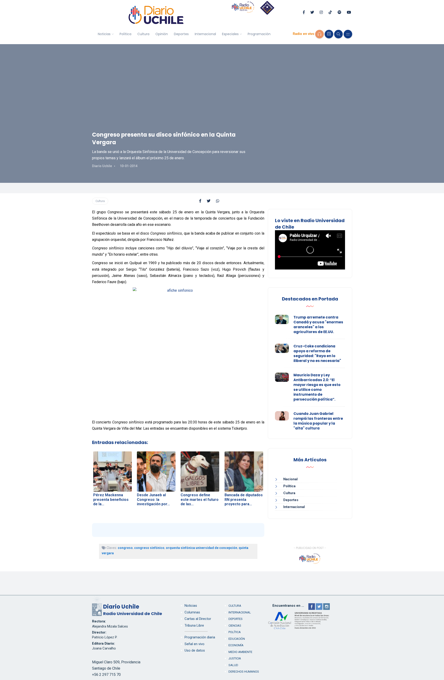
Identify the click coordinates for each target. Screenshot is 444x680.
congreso (125, 548)
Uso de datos (195, 650)
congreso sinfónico (149, 548)
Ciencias (234, 625)
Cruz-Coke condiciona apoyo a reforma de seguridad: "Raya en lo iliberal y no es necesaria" (317, 353)
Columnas (192, 612)
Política (125, 34)
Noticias (104, 34)
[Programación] (329, 34)
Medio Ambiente (240, 652)
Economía (236, 645)
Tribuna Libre (194, 625)
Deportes (181, 34)
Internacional (205, 34)
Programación (259, 34)
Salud (233, 665)
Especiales (230, 34)
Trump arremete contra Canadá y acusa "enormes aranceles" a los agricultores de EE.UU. (318, 324)
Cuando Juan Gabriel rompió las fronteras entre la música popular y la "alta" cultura (318, 421)
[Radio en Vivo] (319, 34)
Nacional (290, 479)
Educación (236, 638)
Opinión (161, 34)
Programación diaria (200, 637)
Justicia (234, 658)
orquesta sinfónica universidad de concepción (201, 548)
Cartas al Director (198, 619)
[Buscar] (338, 34)
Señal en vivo (194, 644)
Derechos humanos (243, 671)
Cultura (143, 34)
